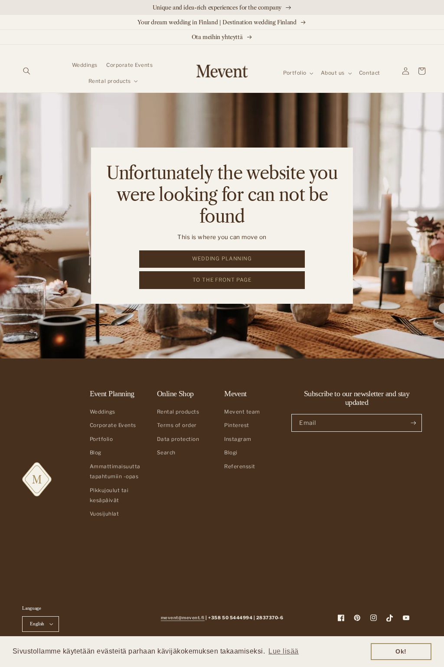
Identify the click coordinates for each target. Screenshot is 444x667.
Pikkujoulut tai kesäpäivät (109, 495)
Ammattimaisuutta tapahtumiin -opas (115, 471)
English (37, 623)
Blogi (231, 453)
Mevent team (242, 412)
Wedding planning (222, 259)
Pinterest (236, 425)
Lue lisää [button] (283, 651)
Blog (95, 453)
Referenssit (239, 466)
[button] (27, 71)
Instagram (237, 439)
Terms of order (177, 425)
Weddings (102, 412)
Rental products (178, 412)
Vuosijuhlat (104, 514)
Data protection (178, 439)
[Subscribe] (413, 422)
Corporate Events (113, 425)
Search (166, 453)
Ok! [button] (401, 651)
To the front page (222, 280)
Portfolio (101, 439)
